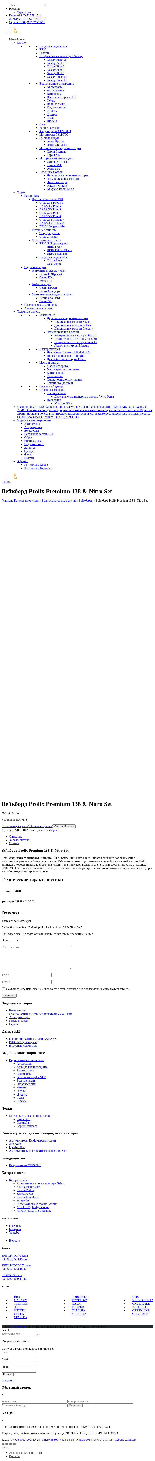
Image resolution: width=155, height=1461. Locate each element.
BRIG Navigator (57, 253)
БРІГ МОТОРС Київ (15, 1255)
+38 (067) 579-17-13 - (111, 1439)
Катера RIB (31, 195)
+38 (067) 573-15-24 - (32, 1439)
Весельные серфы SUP (61, 97)
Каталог (22, 42)
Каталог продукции (27, 500)
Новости (14, 1240)
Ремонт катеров (49, 127)
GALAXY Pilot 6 (50, 206)
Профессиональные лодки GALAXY (33, 1038)
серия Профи (55, 141)
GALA (76, 1303)
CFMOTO (20, 1317)
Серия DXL (54, 165)
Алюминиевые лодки (38, 308)
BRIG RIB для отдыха (53, 243)
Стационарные (56, 393)
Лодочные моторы (51, 172)
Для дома (15, 1143)
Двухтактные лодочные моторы (67, 175)
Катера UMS (25, 1193)
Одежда (52, 114)
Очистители (55, 376)
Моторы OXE (63, 403)
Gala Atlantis (54, 260)
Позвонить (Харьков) (15, 826)
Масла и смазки (57, 185)
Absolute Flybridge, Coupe (33, 1207)
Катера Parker (25, 1190)
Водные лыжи (56, 103)
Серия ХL (53, 155)
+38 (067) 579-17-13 (14, 1278)
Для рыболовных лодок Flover (66, 359)
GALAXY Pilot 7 (50, 212)
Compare (7, 1380)
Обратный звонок (64, 826)
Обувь (51, 100)
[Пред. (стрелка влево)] (3, 1447)
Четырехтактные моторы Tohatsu (75, 338)
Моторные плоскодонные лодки (60, 148)
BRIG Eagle (54, 246)
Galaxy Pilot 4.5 (56, 59)
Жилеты (52, 110)
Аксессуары (54, 86)
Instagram (15, 1229)
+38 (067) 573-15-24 (14, 1259)
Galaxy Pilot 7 (55, 69)
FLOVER (78, 1307)
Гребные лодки (49, 138)
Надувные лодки (35, 267)
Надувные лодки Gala (53, 46)
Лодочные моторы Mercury (71, 345)
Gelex (42, 124)
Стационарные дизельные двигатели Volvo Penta (40, 1013)
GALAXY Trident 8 (51, 223)
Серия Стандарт (57, 151)
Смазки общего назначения (64, 379)
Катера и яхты (18, 1180)
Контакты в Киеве (36, 464)
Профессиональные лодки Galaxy (61, 56)
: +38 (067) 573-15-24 (25, 15)
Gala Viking (54, 263)
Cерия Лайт (24, 1122)
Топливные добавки (60, 383)
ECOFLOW (79, 1300)
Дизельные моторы (51, 389)
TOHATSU (21, 1303)
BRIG (43, 49)
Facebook (15, 1225)
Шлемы (52, 121)
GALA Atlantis (48, 236)
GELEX (19, 1313)
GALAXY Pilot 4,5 (51, 202)
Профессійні (17, 1147)
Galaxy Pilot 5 (55, 63)
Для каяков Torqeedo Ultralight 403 (69, 352)
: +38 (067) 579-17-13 (27, 22)
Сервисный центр (51, 386)
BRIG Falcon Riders (59, 250)
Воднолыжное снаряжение (56, 83)
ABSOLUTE (140, 1307)
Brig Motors (18, 1326)
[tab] (81, 836)
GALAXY (20, 1300)
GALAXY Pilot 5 (50, 209)
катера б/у (23, 1200)
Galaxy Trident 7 (57, 76)
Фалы (50, 117)
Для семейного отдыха (46, 240)
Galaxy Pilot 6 (55, 66)
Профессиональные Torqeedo (65, 355)
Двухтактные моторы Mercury (73, 328)
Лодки (21, 192)
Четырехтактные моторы (63, 178)
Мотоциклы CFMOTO (53, 134)
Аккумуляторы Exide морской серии (32, 1140)
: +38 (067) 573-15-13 (27, 18)
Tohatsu (44, 52)
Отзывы (14, 843)
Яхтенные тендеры (44, 229)
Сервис (14, 1024)
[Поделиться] (6, 1444)
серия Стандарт (57, 144)
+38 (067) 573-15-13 (14, 1268)
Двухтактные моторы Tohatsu (73, 325)
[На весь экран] (10, 1444)
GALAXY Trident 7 (51, 219)
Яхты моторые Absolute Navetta (37, 1203)
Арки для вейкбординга (32, 1067)
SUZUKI (19, 1310)
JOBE (17, 1307)
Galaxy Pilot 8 (55, 73)
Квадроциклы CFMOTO (55, 131)
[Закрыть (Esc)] (3, 1444)
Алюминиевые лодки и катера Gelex (40, 1183)
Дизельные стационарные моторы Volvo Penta (84, 396)
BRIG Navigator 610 (52, 226)
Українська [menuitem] (24, 12)
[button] (17, 39)
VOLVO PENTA (142, 1300)
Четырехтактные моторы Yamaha (75, 342)
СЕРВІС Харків (12, 1275)
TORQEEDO (80, 1296)
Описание (15, 836)
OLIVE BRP (140, 1313)
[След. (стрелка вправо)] (6, 1447)
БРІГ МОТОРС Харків (16, 1265)
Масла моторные (58, 366)
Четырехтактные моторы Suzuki (75, 335)
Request (7, 1374)
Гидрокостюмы (56, 107)
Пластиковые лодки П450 (40, 304)
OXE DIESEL (141, 1303)
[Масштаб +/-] (14, 1444)
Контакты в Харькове (38, 468)
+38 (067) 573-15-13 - (68, 1439)
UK (4, 482)
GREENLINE (141, 1310)
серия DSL (54, 168)
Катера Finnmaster (28, 1186)
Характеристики (19, 839)
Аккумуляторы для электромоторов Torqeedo (38, 1150)
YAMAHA (78, 1310)
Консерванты (55, 372)
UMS (135, 1296)
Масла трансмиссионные (63, 369)
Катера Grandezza (28, 1197)
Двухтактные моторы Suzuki (72, 321)
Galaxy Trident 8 (57, 80)
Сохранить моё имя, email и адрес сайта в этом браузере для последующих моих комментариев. (67, 988)
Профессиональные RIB (47, 199)
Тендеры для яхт (49, 233)
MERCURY (79, 1313)
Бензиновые (47, 314)
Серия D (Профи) (58, 161)
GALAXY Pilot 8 (50, 216)
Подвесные (54, 400)
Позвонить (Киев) (41, 826)
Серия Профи (48, 287)
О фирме (22, 461)
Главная (7, 500)
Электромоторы (57, 182)
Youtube (14, 1232)
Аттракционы (56, 90)
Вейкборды (54, 93)
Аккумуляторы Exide (60, 189)
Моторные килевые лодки (56, 158)
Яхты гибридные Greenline (34, 1210)
